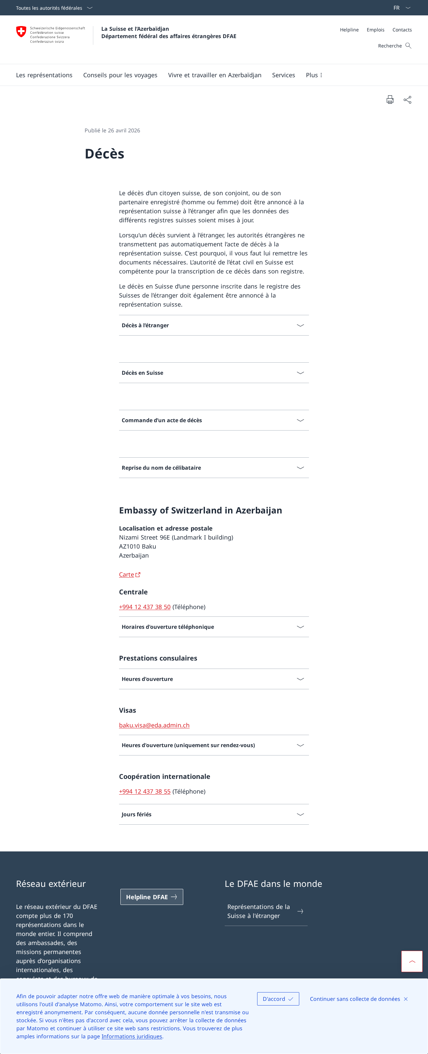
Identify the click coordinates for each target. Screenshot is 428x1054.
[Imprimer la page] (390, 99)
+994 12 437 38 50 (145, 607)
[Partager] (407, 99)
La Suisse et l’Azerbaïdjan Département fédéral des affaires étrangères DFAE (168, 32)
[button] (44, 75)
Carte (126, 574)
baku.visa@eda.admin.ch (154, 725)
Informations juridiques (132, 1036)
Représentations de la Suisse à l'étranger (258, 911)
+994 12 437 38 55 (145, 791)
